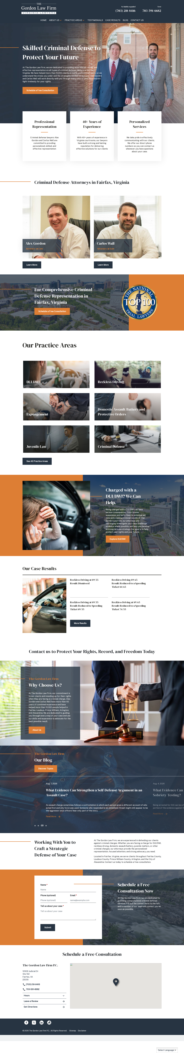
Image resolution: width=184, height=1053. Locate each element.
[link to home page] (39, 8)
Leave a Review (31, 1001)
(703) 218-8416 (33, 984)
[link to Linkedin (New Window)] (42, 1023)
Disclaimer (82, 1031)
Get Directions (30, 1007)
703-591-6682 (32, 989)
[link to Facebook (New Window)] (26, 1023)
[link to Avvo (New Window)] (49, 1023)
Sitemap (72, 1031)
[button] (60, 20)
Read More (39, 814)
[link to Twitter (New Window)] (34, 1023)
